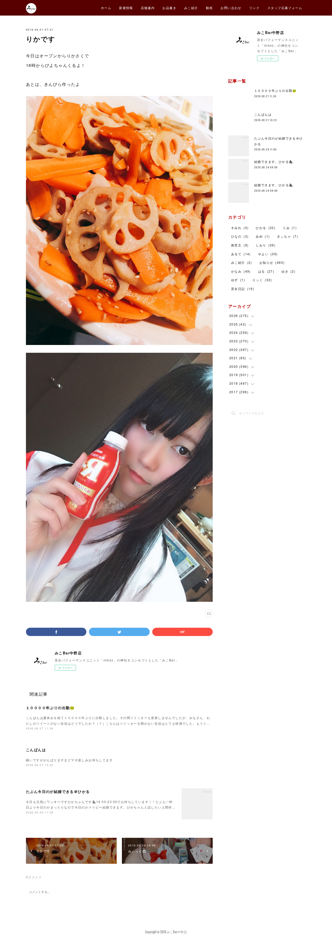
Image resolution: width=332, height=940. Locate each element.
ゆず (238, 280)
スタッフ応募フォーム (284, 7)
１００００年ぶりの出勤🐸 (50, 707)
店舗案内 (148, 7)
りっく (262, 280)
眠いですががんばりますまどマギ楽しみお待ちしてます (69, 760)
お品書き (169, 7)
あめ (263, 236)
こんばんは (36, 749)
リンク (254, 7)
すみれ (239, 227)
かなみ (241, 271)
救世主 (239, 245)
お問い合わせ (230, 7)
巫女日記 (242, 288)
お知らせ (272, 262)
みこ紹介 (191, 7)
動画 (209, 7)
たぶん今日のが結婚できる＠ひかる (58, 791)
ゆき (288, 271)
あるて (241, 254)
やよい (268, 254)
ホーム (106, 7)
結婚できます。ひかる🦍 (273, 161)
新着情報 (126, 7)
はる (266, 271)
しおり (265, 245)
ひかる (265, 227)
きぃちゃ (287, 236)
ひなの (239, 236)
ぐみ (290, 227)
